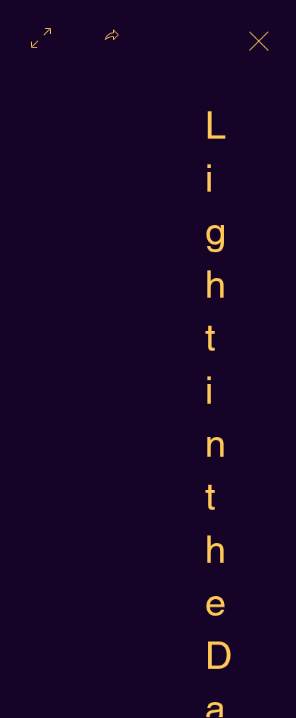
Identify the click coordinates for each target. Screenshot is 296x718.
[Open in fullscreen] (41, 36)
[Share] (111, 39)
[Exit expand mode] (258, 39)
